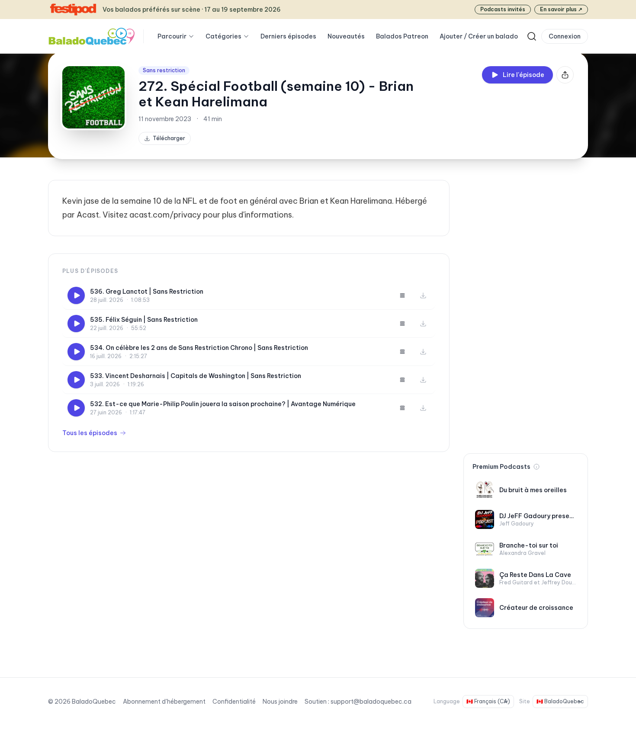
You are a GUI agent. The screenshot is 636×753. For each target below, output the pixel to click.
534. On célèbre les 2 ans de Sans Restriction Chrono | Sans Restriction (199, 348)
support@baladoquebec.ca (371, 701)
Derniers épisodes (288, 36)
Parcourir (171, 36)
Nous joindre (280, 701)
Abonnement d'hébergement (164, 701)
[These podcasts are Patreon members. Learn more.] (536, 466)
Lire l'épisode (523, 75)
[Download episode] (423, 295)
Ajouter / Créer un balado (479, 36)
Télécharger (169, 138)
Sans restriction (164, 70)
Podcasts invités (502, 9)
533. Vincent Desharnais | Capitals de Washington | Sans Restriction (195, 376)
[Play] (76, 295)
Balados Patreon (402, 36)
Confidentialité (234, 701)
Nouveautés (346, 36)
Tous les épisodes (89, 433)
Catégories (223, 36)
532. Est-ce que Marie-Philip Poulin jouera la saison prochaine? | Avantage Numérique (223, 404)
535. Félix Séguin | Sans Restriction (144, 320)
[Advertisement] (525, 309)
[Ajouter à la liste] (402, 295)
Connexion (565, 36)
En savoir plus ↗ (561, 9)
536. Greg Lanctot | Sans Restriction (146, 291)
